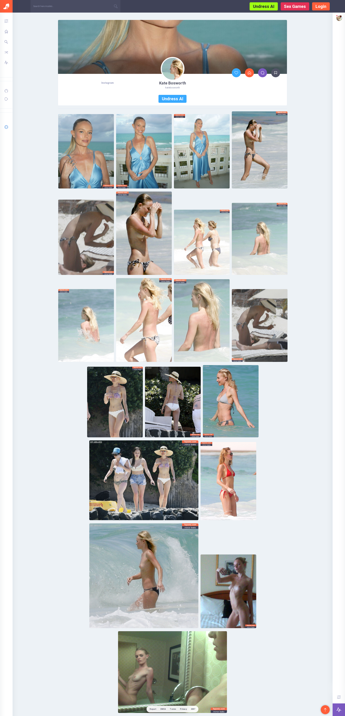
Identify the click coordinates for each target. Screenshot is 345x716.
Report (153, 709)
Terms (173, 709)
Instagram (107, 82)
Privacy (183, 709)
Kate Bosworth (172, 83)
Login (320, 6)
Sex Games (295, 6)
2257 (193, 709)
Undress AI (263, 6)
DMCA (163, 709)
